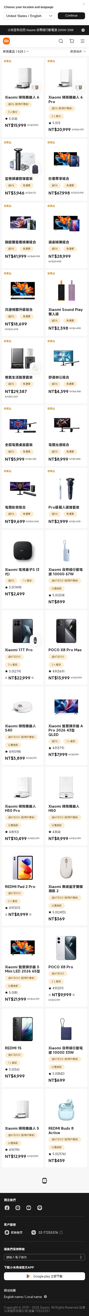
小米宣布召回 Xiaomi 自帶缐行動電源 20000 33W (40, 30)
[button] (84, 4)
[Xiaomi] (6, 41)
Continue (71, 15)
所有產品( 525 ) (14, 51)
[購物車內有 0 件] (71, 41)
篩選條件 (76, 51)
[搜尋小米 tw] (60, 41)
